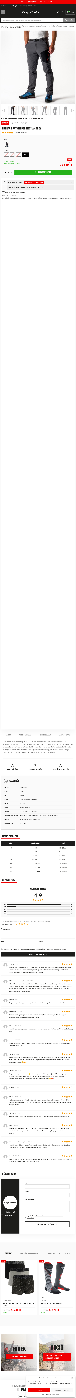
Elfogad (39, 1390)
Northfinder (23, 788)
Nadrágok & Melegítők (46, 26)
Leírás (8, 735)
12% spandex (24, 811)
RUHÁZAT (17, 26)
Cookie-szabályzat (46, 1394)
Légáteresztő (43, 815)
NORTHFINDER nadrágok (60, 198)
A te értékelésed (7, 924)
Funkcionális (24, 815)
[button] (72, 1378)
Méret (6, 150)
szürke (22, 796)
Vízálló (56, 815)
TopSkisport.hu (6, 26)
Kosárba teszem (45, 172)
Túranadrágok (61, 26)
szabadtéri (27, 800)
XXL (27, 803)
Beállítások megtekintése (62, 1390)
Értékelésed (6, 929)
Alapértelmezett (25, 807)
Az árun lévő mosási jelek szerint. (30, 819)
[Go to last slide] (3, 110)
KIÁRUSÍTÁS (38, 198)
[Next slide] (73, 110)
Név (2, 941)
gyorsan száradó (33, 815)
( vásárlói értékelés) (20, 133)
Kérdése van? (64, 735)
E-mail (41, 941)
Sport (21, 800)
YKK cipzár (23, 823)
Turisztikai (34, 800)
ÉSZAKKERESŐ (21, 198)
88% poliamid (33, 811)
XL (24, 803)
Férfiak (22, 792)
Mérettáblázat (25, 735)
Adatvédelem (55, 1394)
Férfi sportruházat (28, 26)
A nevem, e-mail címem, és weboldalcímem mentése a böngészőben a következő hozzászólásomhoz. (34, 949)
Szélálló (50, 815)
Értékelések (45, 735)
